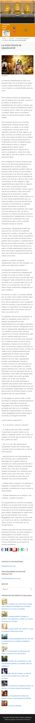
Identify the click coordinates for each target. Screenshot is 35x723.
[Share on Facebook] (4, 549)
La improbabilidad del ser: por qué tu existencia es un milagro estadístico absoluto (17, 641)
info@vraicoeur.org (9, 566)
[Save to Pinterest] (14, 549)
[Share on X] (9, 549)
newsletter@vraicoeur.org (11, 578)
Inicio (4, 38)
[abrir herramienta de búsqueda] (31, 12)
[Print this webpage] (25, 549)
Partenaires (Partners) (23, 719)
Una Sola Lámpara (14, 706)
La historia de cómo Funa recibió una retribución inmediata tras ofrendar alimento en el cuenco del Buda (17, 606)
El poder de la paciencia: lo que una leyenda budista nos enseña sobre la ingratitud (17, 663)
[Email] (14, 33)
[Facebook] (14, 28)
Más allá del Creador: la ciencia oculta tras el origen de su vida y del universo (16, 675)
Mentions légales (10, 719)
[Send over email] (20, 549)
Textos (11, 38)
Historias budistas (22, 38)
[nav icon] (26, 30)
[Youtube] (14, 30)
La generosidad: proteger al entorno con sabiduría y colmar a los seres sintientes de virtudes (17, 618)
